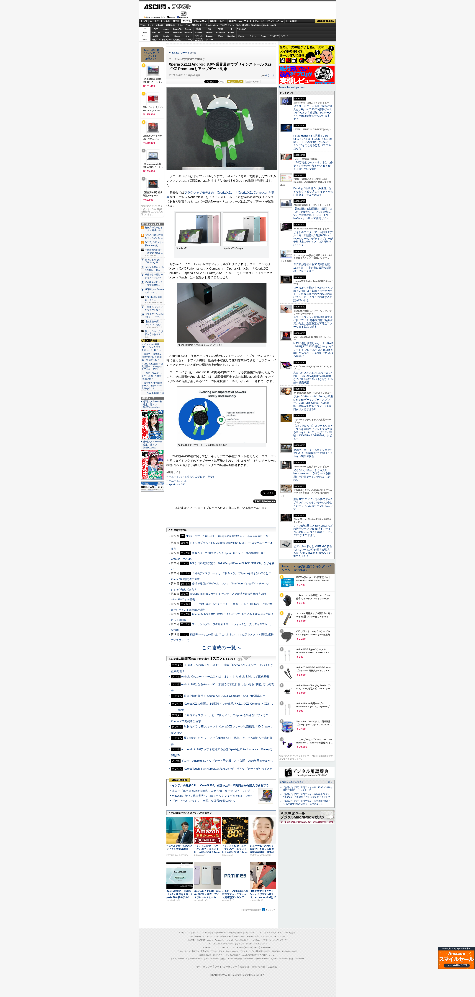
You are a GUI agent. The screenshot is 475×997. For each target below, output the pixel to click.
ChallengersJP (269, 25)
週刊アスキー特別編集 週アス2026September (152, 404)
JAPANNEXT (177, 39)
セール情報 (291, 21)
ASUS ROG (177, 33)
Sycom (188, 29)
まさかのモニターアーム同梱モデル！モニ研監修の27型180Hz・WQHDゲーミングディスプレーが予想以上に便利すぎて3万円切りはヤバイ (313, 239)
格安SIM (159, 25)
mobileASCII (247, 955)
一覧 (222, 81)
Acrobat (166, 36)
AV (240, 21)
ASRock (198, 33)
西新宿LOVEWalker (228, 959)
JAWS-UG (201, 940)
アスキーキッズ (146, 25)
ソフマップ (188, 40)
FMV (156, 29)
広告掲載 (272, 966)
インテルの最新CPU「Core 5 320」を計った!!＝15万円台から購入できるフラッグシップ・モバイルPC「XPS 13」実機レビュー (252, 785)
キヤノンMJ (167, 40)
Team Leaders (232, 951)
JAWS (155, 36)
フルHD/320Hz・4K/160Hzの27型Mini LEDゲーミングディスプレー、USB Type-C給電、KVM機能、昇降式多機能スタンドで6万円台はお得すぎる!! (313, 403)
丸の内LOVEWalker (279, 959)
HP (231, 29)
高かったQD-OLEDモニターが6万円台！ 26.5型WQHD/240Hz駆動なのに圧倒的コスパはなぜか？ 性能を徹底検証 (313, 377)
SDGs (238, 25)
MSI (209, 29)
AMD (167, 33)
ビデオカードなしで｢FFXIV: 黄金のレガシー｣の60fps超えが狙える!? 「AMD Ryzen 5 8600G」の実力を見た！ (312, 551)
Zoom (263, 36)
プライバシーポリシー (226, 966)
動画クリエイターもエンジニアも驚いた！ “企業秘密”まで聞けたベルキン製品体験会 (312, 453)
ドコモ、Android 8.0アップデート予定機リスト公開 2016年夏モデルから (227, 760)
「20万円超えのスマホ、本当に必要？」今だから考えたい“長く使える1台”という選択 (313, 165)
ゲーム (279, 21)
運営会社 (244, 966)
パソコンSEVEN (199, 28)
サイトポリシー (204, 966)
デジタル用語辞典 (233, 955)
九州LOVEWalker (262, 959)
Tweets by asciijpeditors (292, 87)
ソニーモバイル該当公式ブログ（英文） (192, 476)
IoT (156, 21)
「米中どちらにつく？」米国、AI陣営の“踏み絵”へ (203, 800)
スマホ (256, 21)
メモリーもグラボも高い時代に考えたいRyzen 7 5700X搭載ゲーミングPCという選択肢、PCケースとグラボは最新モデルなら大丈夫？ (312, 112)
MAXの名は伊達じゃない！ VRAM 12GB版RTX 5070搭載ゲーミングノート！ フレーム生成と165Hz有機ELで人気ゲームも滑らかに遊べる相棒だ (313, 350)
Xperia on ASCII (178, 484)
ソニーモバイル (178, 480)
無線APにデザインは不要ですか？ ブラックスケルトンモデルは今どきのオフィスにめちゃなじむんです (314, 504)
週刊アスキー (197, 25)
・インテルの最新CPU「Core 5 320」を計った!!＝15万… (152, 347)
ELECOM (156, 33)
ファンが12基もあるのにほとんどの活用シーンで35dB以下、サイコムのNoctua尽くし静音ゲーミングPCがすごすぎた (313, 530)
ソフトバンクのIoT (274, 36)
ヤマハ (252, 36)
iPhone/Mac (200, 21)
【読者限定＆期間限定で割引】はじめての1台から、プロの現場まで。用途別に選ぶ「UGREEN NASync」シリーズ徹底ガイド (312, 213)
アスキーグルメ (184, 25)
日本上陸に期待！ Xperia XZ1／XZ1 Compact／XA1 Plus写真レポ (224, 695)
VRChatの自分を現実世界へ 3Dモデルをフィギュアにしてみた (212, 795)
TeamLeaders (212, 25)
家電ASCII (170, 25)
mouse (166, 29)
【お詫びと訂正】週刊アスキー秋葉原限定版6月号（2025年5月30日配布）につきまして (307, 802)
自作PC (233, 21)
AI (151, 21)
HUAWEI (209, 33)
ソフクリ (285, 36)
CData (220, 36)
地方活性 (246, 25)
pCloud (210, 40)
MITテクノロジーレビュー (265, 955)
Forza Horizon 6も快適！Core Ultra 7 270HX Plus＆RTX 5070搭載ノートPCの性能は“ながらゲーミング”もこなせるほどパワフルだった (313, 142)
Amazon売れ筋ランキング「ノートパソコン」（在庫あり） (151, 54)
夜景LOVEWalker (245, 959)
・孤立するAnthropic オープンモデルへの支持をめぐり (152, 386)
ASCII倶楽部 (325, 21)
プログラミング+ (227, 25)
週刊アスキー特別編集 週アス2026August (152, 444)
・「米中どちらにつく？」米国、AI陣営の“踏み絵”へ (152, 376)
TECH (176, 21)
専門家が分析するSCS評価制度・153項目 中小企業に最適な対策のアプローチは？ (312, 267)
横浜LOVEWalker (211, 959)
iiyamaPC (177, 29)
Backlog (231, 36)
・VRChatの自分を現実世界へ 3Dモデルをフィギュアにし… (152, 366)
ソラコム (199, 36)
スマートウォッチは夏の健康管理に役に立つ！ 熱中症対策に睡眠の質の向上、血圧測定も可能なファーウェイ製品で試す (313, 321)
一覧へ (329, 782)
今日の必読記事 (204, 955)
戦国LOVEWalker (296, 959)
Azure (188, 36)
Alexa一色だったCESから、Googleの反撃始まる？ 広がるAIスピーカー (228, 535)
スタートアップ (267, 21)
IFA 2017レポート (181, 52)
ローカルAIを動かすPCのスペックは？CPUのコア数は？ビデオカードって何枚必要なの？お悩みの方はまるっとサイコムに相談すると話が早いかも (313, 294)
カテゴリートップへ (264, 501)
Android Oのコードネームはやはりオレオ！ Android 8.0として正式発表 (225, 676)
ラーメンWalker (177, 959)
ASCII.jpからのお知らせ (292, 782)
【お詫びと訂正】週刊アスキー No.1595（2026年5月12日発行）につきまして (308, 789)
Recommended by (251, 909)
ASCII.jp (154, 6)
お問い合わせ (258, 966)
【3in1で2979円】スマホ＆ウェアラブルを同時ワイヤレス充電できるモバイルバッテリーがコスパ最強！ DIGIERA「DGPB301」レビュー (313, 432)
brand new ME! (252, 944)
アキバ (247, 21)
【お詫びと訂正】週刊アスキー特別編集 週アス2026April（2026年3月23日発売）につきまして (306, 795)
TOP (181, 933)
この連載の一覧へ (221, 647)
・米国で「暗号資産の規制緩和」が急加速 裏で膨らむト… (152, 357)
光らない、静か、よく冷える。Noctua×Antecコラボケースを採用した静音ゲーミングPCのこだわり (312, 475)
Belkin (231, 33)
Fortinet (241, 36)
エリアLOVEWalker (194, 959)
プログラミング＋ (247, 951)
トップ (144, 21)
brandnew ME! (199, 39)
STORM (281, 936)
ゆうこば (269, 75)
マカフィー (155, 40)
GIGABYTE (188, 33)
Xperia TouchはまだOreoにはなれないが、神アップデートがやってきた (228, 768)
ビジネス (165, 21)
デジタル (179, 6)
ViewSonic (220, 33)
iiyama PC (227, 936)
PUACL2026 (256, 25)
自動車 (213, 21)
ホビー (223, 21)
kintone (177, 36)
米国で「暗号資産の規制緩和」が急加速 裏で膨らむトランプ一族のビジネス (220, 790)
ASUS (220, 29)
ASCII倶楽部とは (155, 393)
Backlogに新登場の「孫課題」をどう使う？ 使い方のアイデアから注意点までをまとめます (313, 191)
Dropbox (209, 36)
